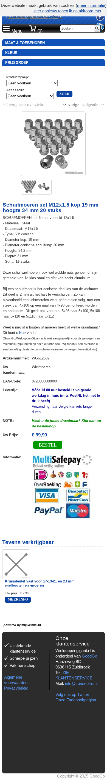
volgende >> (92, 103)
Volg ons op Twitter (72, 694)
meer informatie (91, 5)
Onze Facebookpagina (75, 700)
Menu (17, 31)
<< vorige (71, 103)
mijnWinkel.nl (31, 625)
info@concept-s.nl (81, 683)
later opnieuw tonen (50, 10)
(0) (39, 31)
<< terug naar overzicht (23, 103)
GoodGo (89, 656)
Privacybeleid (16, 688)
